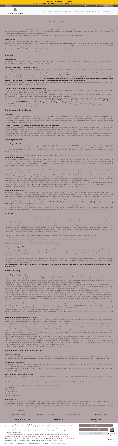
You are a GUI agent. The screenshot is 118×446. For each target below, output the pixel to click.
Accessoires (106, 11)
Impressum (68, 438)
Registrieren (59, 422)
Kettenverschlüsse (92, 11)
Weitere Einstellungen (58, 444)
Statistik (21, 444)
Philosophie (22, 422)
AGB (95, 422)
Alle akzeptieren (96, 425)
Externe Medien (33, 444)
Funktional (45, 444)
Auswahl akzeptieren (96, 433)
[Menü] (115, 428)
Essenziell (11, 444)
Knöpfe (47, 11)
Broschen (68, 11)
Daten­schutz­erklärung (59, 440)
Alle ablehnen (96, 429)
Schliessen (57, 11)
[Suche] (96, 6)
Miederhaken (79, 11)
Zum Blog (8, 6)
